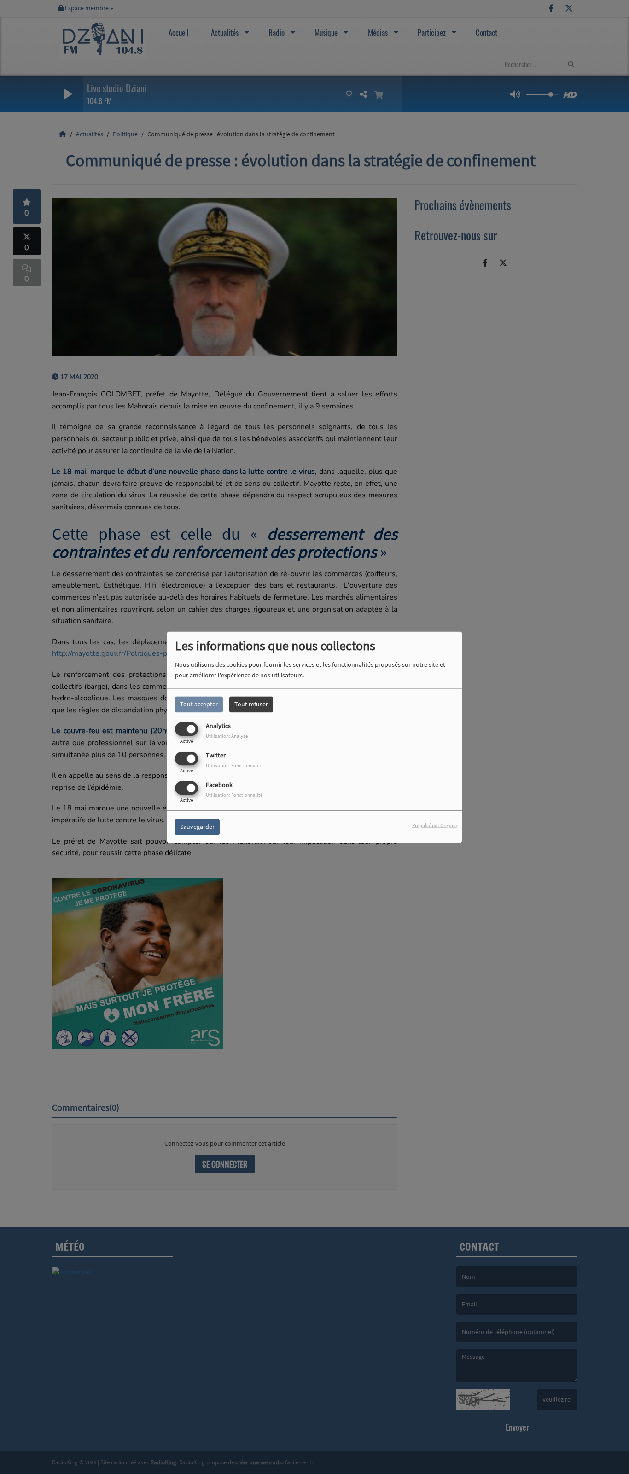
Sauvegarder (197, 826)
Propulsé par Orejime (434, 825)
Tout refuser (251, 704)
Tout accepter (199, 704)
